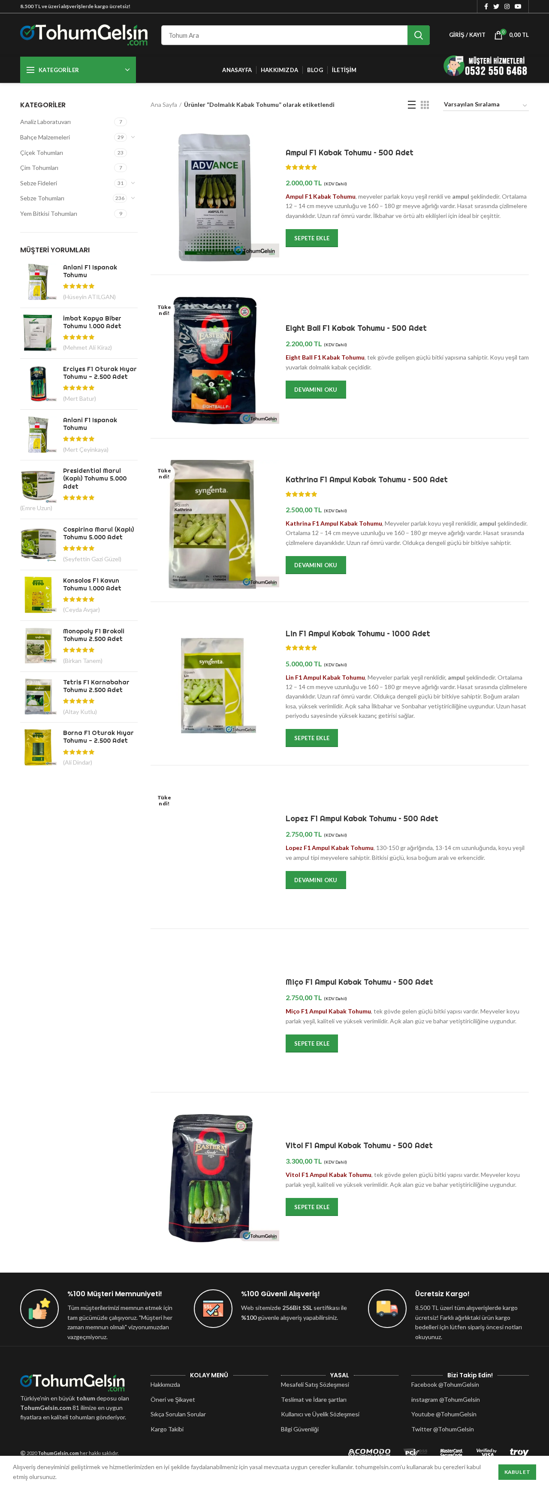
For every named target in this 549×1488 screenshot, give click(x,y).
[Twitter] (496, 6)
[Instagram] (507, 6)
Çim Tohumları (39, 167)
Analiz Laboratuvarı (45, 121)
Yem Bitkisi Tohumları (48, 213)
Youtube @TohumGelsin (444, 1414)
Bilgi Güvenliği (300, 1429)
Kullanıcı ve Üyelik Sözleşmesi (320, 1414)
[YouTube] (518, 6)
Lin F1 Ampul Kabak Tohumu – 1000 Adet (358, 633)
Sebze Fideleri (38, 183)
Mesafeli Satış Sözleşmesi (315, 1384)
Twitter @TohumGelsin (442, 1429)
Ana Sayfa (164, 104)
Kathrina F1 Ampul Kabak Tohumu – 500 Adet (367, 479)
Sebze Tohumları (42, 198)
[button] (312, 238)
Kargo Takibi (167, 1429)
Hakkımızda (165, 1384)
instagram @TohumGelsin (445, 1399)
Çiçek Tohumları (41, 152)
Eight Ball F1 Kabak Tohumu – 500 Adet (356, 328)
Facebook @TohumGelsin (445, 1384)
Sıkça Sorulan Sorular (178, 1414)
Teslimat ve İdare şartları (314, 1399)
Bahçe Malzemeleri (45, 137)
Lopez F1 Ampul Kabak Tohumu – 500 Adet (362, 818)
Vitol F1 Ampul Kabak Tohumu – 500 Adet (359, 1145)
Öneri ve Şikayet (173, 1399)
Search (418, 35)
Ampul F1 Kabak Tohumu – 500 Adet (349, 152)
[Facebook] (486, 6)
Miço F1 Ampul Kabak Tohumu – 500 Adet (359, 982)
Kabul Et (517, 1472)
